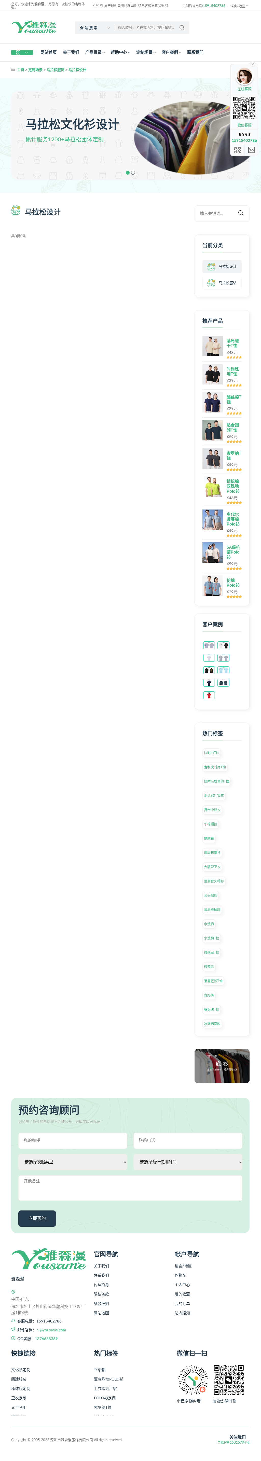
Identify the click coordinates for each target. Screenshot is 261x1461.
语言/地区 (237, 6)
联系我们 (195, 52)
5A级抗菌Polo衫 (233, 552)
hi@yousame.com (51, 1330)
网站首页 (48, 52)
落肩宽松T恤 (213, 981)
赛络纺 (209, 995)
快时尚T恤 (211, 753)
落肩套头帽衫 (214, 881)
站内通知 (182, 1313)
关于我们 (71, 52)
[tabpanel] (130, 135)
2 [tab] (133, 173)
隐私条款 (101, 1294)
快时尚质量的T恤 (216, 781)
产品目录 (93, 52)
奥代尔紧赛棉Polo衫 (233, 519)
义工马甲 (18, 1400)
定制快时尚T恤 (215, 767)
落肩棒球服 (212, 910)
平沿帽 (99, 1363)
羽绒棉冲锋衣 (214, 795)
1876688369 (46, 1339)
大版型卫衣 (212, 867)
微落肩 (209, 967)
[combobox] (94, 27)
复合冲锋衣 (212, 810)
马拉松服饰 (55, 70)
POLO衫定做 (105, 1391)
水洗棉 (209, 924)
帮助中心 (119, 52)
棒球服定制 (20, 1382)
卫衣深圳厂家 (105, 1382)
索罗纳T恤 (103, 1400)
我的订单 (182, 1304)
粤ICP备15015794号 (233, 1442)
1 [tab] (128, 173)
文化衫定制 (20, 1363)
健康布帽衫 (212, 852)
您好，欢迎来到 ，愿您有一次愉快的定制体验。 (48, 6)
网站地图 (101, 1313)
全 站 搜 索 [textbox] (88, 28)
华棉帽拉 (210, 824)
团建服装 (18, 1372)
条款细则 (101, 1304)
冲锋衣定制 (103, 1410)
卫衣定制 (18, 1391)
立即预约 (37, 1218)
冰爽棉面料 (212, 1024)
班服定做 (18, 1410)
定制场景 (144, 52)
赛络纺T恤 (211, 1009)
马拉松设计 (77, 70)
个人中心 (182, 1285)
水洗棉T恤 (211, 938)
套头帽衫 (210, 895)
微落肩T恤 (211, 952)
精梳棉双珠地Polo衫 (233, 486)
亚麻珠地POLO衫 (108, 1372)
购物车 (180, 1275)
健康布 (209, 838)
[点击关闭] (253, 64)
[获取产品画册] (251, 150)
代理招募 (101, 1285)
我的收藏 (182, 1294)
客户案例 (170, 52)
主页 (20, 70)
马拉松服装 (228, 283)
